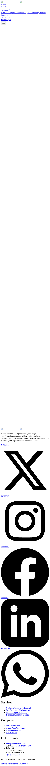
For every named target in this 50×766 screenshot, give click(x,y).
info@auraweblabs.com (15, 743)
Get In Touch (11, 733)
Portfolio (4, 15)
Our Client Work (13, 726)
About (3, 7)
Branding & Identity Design (17, 715)
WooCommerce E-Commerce (18, 710)
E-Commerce (19, 13)
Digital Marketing (31, 13)
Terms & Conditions (21, 764)
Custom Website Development (18, 708)
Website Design (7, 13)
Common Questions (14, 730)
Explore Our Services (36, 416)
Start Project (6, 19)
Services (4, 10)
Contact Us (5, 17)
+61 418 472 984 (22, 746)
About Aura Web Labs (15, 728)
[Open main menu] (3, 23)
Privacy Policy (7, 764)
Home (3, 4)
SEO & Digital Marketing (16, 712)
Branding (42, 13)
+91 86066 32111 (13, 755)
